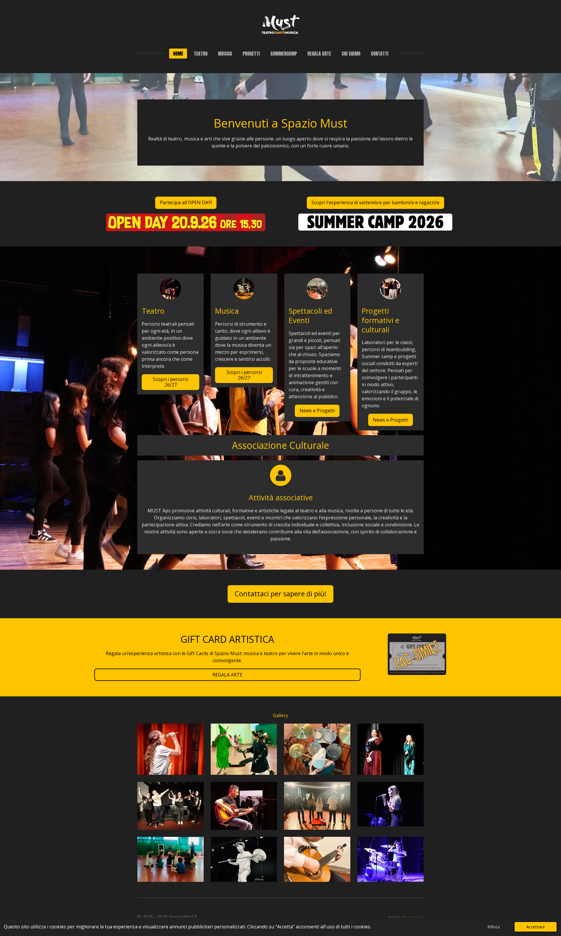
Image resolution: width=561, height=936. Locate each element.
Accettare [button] (535, 927)
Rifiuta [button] (493, 927)
